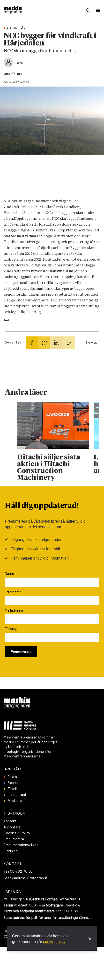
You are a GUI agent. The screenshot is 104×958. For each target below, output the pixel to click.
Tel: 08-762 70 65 (18, 871)
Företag (11, 629)
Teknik (13, 789)
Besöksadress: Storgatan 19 (26, 878)
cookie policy (54, 942)
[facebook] (32, 342)
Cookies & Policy (17, 833)
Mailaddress (14, 610)
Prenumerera (14, 839)
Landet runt (17, 795)
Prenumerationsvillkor (21, 845)
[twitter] (44, 342)
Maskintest (16, 801)
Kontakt (10, 821)
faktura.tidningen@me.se (72, 918)
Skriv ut (91, 342)
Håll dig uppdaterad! (42, 506)
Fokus (12, 777)
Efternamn (13, 592)
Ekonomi (14, 783)
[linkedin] (56, 342)
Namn (9, 574)
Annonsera (12, 827)
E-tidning (11, 851)
